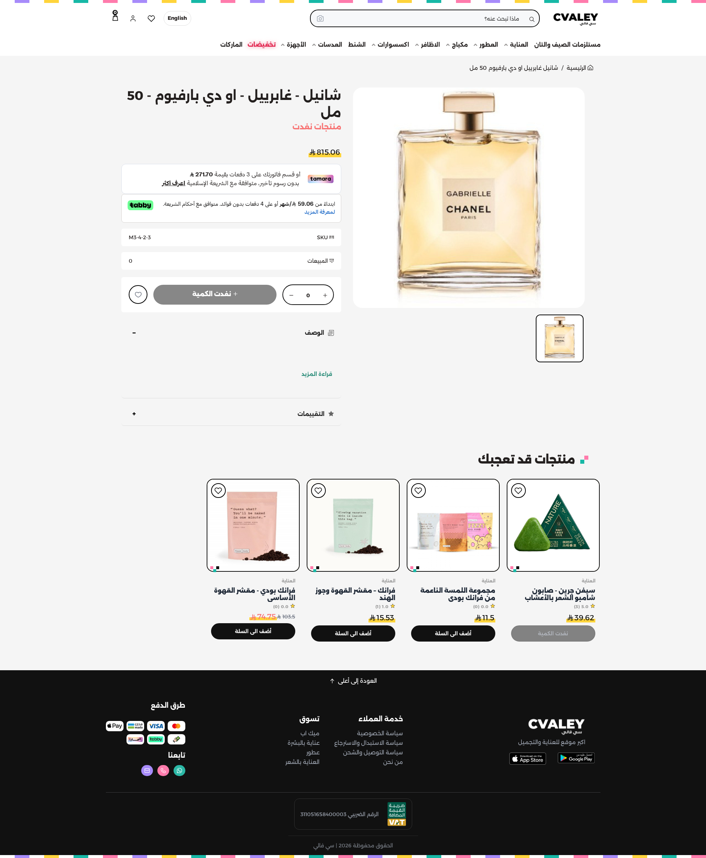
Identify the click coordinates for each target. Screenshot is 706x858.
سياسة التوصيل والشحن (373, 752)
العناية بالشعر (302, 761)
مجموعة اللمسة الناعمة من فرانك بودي (457, 594)
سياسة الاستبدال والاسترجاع (368, 742)
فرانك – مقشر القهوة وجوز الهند (355, 594)
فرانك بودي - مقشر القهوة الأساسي (254, 594)
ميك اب (310, 733)
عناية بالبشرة (304, 742)
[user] (133, 18)
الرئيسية (577, 67)
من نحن (393, 761)
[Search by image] (320, 18)
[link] (551, 726)
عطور (313, 752)
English (177, 18)
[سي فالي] (571, 18)
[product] (553, 525)
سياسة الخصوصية (380, 733)
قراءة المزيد (317, 374)
